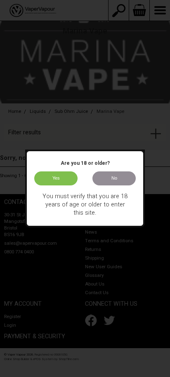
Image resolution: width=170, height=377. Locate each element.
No (114, 178)
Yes (56, 178)
